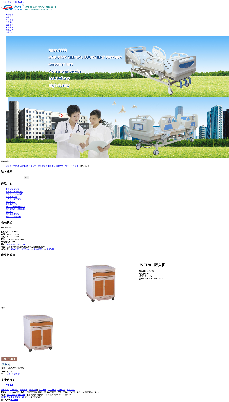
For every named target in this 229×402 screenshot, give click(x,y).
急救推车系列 (11, 197)
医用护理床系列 (12, 189)
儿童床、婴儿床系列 (14, 192)
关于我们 (9, 17)
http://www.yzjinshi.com (16, 244)
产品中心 (9, 22)
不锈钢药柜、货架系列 (15, 209)
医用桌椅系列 (11, 204)
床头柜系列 (10, 202)
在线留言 (9, 30)
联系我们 (9, 32)
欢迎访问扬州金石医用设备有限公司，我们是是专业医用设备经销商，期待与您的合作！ (43, 166)
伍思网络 (14, 400)
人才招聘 (9, 27)
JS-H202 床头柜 (13, 374)
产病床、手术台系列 (14, 194)
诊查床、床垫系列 (13, 199)
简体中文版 (13, 2)
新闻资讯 (9, 20)
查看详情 (50, 249)
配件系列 (9, 212)
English (21, 2)
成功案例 (9, 25)
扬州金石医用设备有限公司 (12, 397)
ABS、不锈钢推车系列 (15, 207)
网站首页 (9, 15)
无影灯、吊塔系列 (13, 217)
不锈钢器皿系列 (12, 214)
